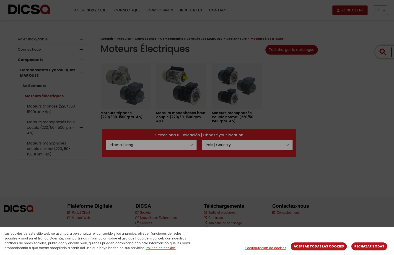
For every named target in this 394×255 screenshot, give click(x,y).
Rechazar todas (369, 246)
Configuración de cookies (265, 248)
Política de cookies (161, 248)
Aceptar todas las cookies (319, 246)
